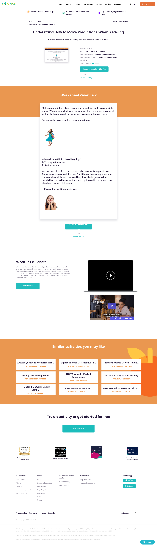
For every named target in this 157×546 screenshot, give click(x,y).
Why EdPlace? (21, 480)
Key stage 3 (41, 493)
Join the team (21, 493)
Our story (19, 486)
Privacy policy (21, 513)
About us (117, 4)
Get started (28, 286)
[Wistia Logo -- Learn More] (128, 318)
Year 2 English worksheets (95, 51)
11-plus (39, 500)
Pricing (99, 4)
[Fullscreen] (120, 318)
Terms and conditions (37, 513)
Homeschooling (64, 482)
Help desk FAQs (85, 480)
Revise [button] (77, 4)
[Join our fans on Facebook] (135, 513)
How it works (88, 4)
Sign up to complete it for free (94, 69)
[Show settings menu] (116, 318)
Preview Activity (86, 78)
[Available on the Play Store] (132, 487)
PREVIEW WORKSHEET (78, 380)
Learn (60, 4)
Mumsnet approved (23, 490)
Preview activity (78, 236)
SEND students (64, 485)
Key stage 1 (41, 486)
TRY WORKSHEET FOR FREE (35, 366)
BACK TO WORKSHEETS (121, 21)
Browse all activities (44, 483)
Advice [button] (108, 4)
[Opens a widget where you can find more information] (147, 542)
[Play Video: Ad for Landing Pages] (112, 306)
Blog (38, 480)
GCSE (39, 497)
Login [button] (134, 4)
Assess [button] (68, 4)
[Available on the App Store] (132, 481)
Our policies (52, 513)
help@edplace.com (87, 483)
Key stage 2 (41, 490)
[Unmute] (112, 318)
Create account (148, 4)
